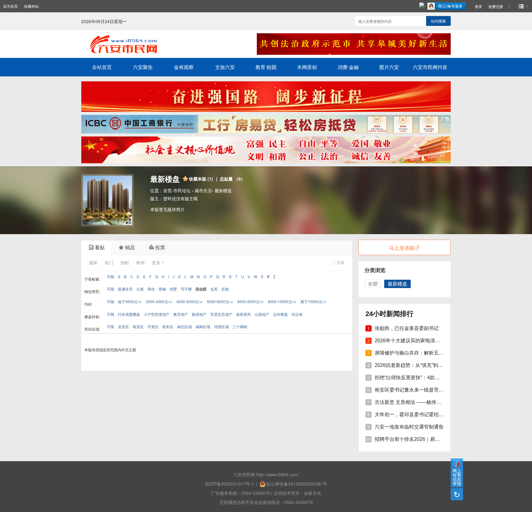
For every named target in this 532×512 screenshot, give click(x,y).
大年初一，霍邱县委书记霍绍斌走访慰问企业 (424, 414)
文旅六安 (225, 67)
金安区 (123, 326)
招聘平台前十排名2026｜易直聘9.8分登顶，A (425, 439)
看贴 (100, 247)
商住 (151, 288)
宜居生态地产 (221, 314)
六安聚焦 (143, 67)
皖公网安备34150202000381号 (297, 484)
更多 (156, 262)
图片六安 (389, 67)
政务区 (167, 326)
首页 (167, 190)
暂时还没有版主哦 (180, 198)
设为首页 (10, 6)
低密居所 (243, 314)
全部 (373, 283)
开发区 (153, 326)
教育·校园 (266, 67)
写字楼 (186, 288)
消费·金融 (348, 67)
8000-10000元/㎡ (282, 301)
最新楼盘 (223, 190)
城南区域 (202, 326)
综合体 (297, 314)
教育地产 (180, 314)
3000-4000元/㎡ (159, 301)
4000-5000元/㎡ (189, 301)
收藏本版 (201, 179)
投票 (160, 247)
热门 (109, 262)
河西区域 (221, 326)
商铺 (162, 288)
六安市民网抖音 (430, 67)
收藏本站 (31, 6)
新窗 (341, 262)
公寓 (140, 288)
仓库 (214, 288)
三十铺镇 (239, 326)
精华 (140, 262)
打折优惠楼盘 (129, 314)
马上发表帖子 (404, 247)
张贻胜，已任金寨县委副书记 (407, 328)
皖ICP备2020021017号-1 (229, 484)
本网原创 (307, 67)
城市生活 (203, 190)
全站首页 (102, 67)
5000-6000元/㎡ (220, 301)
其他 (225, 288)
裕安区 (138, 326)
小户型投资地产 (157, 314)
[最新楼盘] (107, 200)
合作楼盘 (280, 314)
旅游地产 (199, 314)
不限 (110, 276)
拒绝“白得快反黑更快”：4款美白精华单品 (419, 377)
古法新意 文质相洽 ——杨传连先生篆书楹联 (423, 402)
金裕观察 (184, 67)
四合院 (201, 289)
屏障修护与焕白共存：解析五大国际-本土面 (422, 353)
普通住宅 (125, 288)
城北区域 (184, 326)
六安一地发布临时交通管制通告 (409, 426)
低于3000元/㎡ (130, 301)
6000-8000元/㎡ (250, 301)
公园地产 (262, 314)
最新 (93, 262)
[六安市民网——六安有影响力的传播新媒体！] (161, 53)
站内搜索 (438, 20)
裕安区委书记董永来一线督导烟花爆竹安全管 (424, 389)
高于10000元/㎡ (313, 301)
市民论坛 (182, 190)
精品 (130, 247)
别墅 (173, 288)
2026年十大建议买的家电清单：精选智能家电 (424, 340)
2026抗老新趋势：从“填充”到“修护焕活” (418, 365)
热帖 (124, 262)
